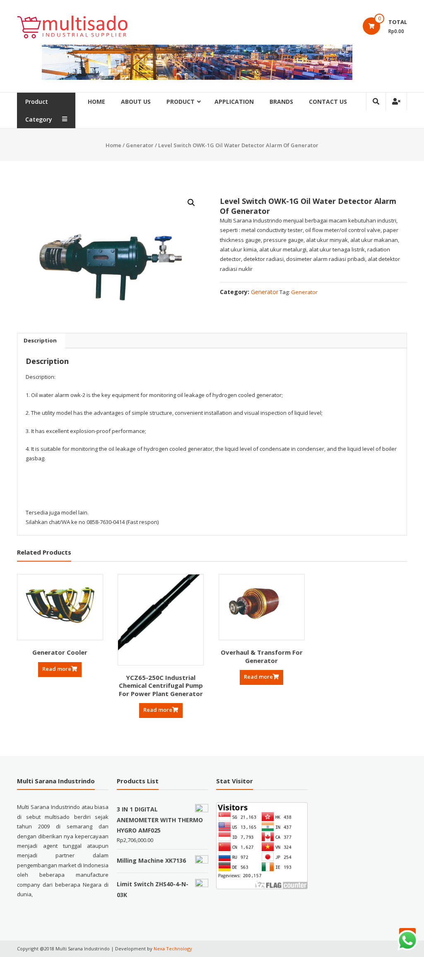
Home (96, 101)
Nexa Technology (173, 948)
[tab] (40, 340)
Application (234, 101)
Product (180, 101)
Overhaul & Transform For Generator (262, 656)
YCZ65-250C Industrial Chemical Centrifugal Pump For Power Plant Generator (161, 685)
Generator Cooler (59, 652)
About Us (136, 101)
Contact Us (328, 101)
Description (40, 340)
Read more (56, 668)
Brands (281, 101)
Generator (140, 145)
